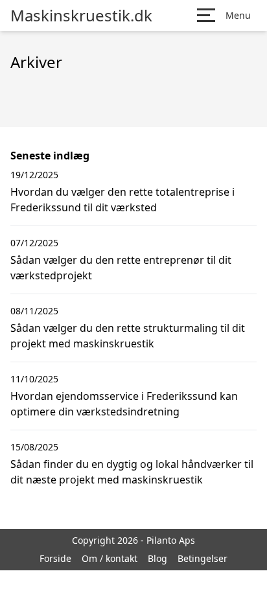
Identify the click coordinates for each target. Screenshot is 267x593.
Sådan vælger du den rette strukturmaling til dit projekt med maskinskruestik (127, 336)
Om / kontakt (109, 558)
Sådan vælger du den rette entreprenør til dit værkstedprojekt (120, 268)
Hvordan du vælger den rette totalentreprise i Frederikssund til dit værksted (122, 200)
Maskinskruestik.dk (81, 15)
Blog (157, 558)
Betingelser (202, 558)
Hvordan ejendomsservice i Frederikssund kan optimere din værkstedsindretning (124, 404)
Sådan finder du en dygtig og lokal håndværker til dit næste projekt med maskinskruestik (131, 472)
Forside (55, 558)
